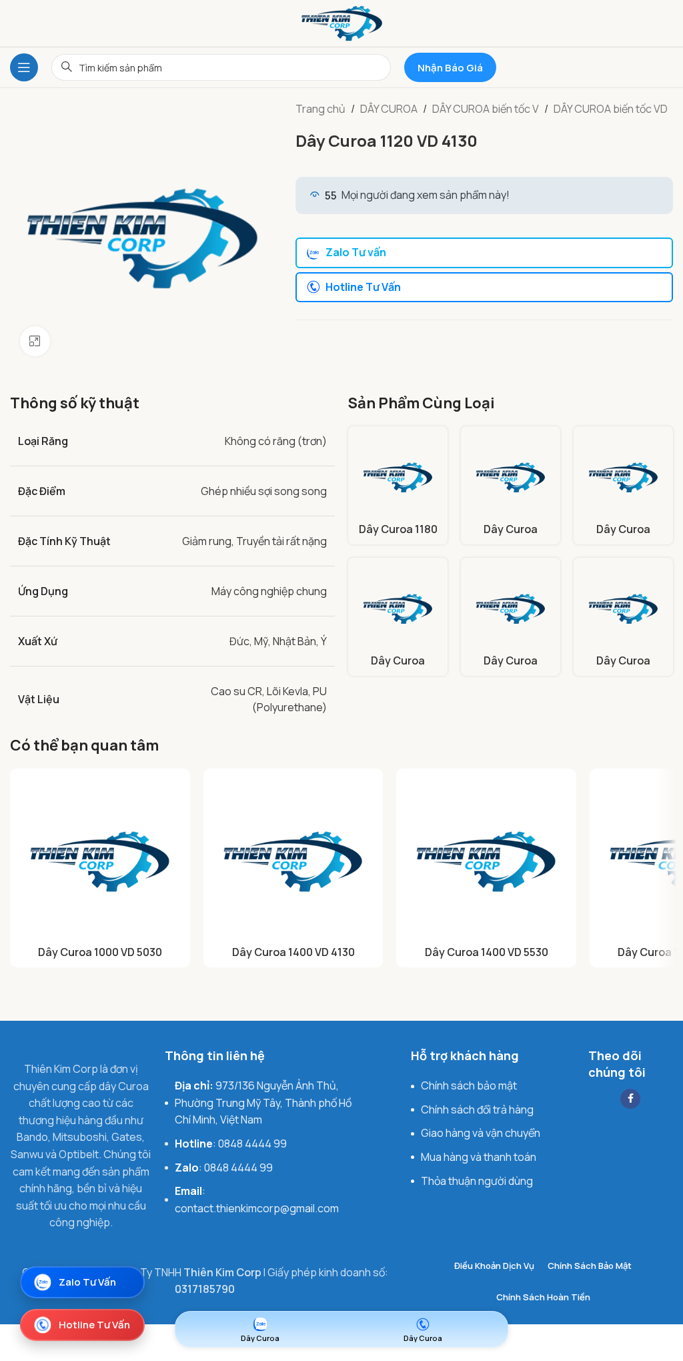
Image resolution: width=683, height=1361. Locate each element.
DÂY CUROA (389, 108)
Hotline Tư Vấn (363, 287)
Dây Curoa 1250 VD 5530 (623, 536)
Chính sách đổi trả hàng (477, 1109)
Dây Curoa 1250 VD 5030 (510, 536)
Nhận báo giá (450, 68)
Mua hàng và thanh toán (478, 1157)
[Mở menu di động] (24, 67)
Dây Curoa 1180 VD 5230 (398, 536)
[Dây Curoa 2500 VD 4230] (623, 607)
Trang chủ (320, 108)
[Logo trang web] (342, 22)
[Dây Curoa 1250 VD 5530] (623, 476)
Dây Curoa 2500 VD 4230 (623, 668)
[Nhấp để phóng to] (35, 341)
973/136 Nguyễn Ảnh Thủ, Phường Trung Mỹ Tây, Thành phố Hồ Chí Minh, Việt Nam (263, 1102)
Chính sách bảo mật (469, 1085)
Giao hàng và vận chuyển (480, 1132)
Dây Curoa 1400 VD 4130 (398, 668)
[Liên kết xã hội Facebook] (630, 1099)
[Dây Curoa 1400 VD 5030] (510, 607)
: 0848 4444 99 (231, 1143)
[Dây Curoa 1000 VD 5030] (100, 859)
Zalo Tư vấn (355, 252)
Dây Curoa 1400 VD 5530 (486, 952)
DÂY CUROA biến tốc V (485, 108)
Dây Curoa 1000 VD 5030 (100, 952)
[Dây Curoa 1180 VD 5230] (398, 476)
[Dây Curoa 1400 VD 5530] (486, 859)
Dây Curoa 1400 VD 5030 (511, 668)
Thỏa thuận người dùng (477, 1181)
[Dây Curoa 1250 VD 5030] (510, 476)
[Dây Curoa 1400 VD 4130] (398, 607)
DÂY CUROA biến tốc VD (611, 108)
